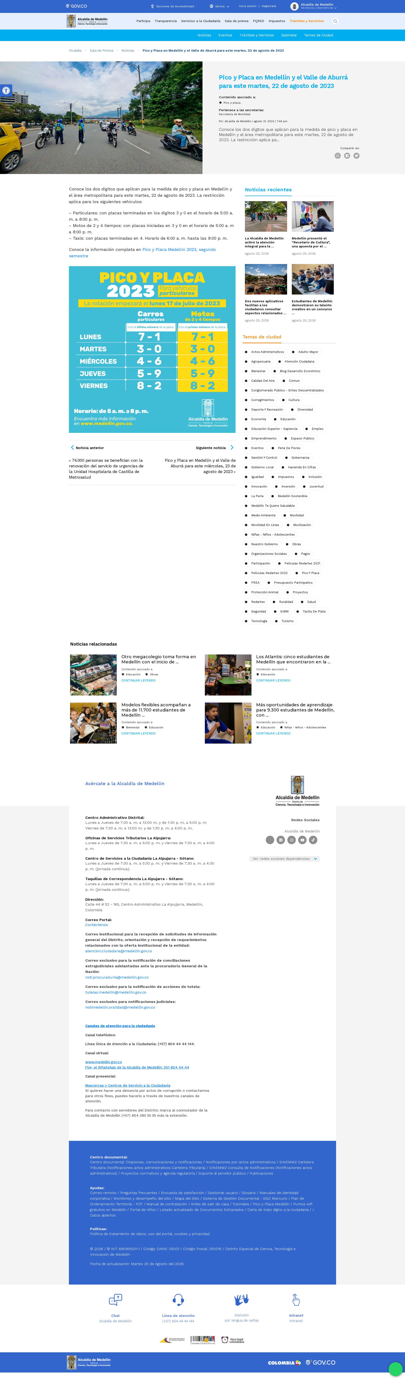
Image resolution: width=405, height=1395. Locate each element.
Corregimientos (262, 400)
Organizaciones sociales (269, 554)
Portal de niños (143, 1209)
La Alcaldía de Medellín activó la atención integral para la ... (264, 242)
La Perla (257, 496)
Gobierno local (262, 467)
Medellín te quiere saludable (273, 505)
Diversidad (305, 409)
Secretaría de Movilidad (234, 114)
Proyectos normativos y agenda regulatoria (158, 1173)
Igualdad (257, 477)
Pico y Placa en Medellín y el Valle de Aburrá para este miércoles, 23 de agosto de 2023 (200, 466)
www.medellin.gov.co (103, 1062)
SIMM (284, 611)
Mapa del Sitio (187, 1198)
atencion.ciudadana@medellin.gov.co (118, 951)
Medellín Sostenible (293, 496)
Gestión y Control (264, 457)
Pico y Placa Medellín (272, 1204)
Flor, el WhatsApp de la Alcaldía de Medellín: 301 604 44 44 (137, 1067)
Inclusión (315, 477)
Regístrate (269, 6)
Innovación (259, 486)
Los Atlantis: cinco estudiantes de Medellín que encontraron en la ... (293, 659)
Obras (154, 674)
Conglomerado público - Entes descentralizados (287, 390)
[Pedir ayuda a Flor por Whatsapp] (396, 1369)
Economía (258, 419)
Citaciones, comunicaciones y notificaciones (164, 1162)
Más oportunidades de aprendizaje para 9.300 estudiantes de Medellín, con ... (295, 710)
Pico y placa (232, 102)
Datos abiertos (103, 1215)
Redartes (258, 602)
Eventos (225, 35)
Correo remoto (104, 1193)
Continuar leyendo (138, 680)
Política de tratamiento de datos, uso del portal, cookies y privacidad (150, 1234)
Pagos (305, 554)
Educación (288, 419)
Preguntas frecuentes (139, 1193)
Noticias (204, 35)
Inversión (288, 486)
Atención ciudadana (299, 361)
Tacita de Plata (314, 611)
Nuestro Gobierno (264, 544)
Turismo (287, 621)
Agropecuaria (260, 361)
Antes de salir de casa (210, 1204)
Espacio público (302, 438)
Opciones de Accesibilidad (175, 6)
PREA (255, 582)
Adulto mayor (308, 352)
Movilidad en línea (265, 525)
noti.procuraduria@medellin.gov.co (117, 977)
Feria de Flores (289, 448)
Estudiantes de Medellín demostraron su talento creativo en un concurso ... (312, 307)
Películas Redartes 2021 (302, 563)
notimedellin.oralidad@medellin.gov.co (120, 1007)
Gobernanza (300, 457)
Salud (311, 602)
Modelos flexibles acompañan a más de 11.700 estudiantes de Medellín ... (156, 710)
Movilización (302, 525)
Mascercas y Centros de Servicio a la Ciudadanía (127, 1085)
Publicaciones (261, 1173)
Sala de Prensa (101, 50)
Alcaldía (75, 50)
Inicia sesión (247, 6)
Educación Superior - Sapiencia (274, 429)
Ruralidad (286, 602)
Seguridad (258, 611)
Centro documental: (107, 1162)
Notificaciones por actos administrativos (241, 1162)
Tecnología (259, 621)
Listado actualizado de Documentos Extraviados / (204, 1209)
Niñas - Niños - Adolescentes (273, 534)
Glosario (249, 1193)
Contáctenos (96, 924)
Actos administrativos (267, 352)
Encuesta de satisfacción (183, 1193)
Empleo (317, 429)
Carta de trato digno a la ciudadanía (278, 1209)
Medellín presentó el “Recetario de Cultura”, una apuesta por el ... (311, 242)
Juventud (316, 486)
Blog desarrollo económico (300, 371)
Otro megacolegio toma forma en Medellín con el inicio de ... (158, 659)
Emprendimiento (264, 438)
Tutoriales (241, 1204)
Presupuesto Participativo (293, 582)
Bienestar (258, 371)
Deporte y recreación (267, 409)
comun (294, 380)
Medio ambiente (263, 515)
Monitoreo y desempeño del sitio (142, 1198)
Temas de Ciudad (318, 35)
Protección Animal (264, 592)
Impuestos (277, 21)
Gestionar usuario (223, 1193)
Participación (260, 563)
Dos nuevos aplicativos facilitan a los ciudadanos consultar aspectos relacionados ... (265, 307)
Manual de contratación (167, 1204)
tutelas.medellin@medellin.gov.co (115, 992)
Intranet (296, 1321)
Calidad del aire (263, 380)
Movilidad (297, 515)
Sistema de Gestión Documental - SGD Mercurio (246, 1198)
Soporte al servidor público (222, 1173)
